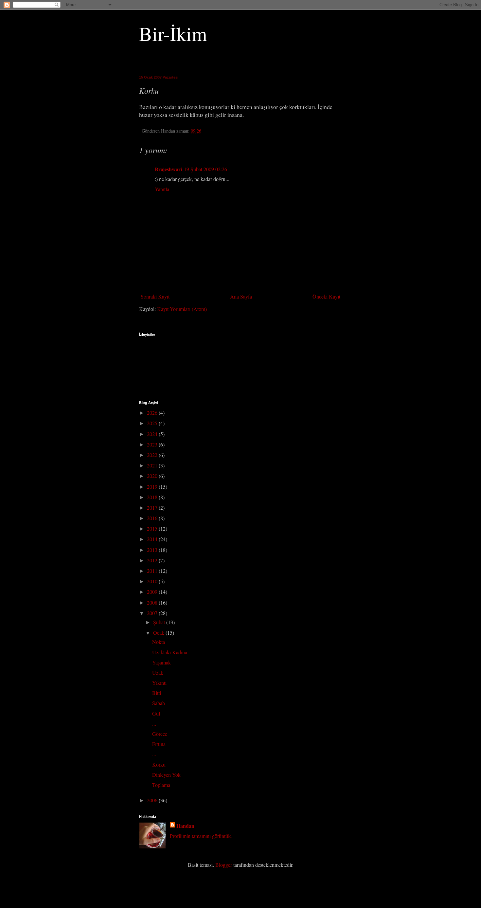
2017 (153, 507)
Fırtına (159, 743)
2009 (153, 591)
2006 (153, 800)
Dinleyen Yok (166, 774)
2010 (153, 581)
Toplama (161, 784)
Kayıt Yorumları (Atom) (182, 308)
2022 (153, 454)
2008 (153, 602)
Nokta (158, 641)
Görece (159, 733)
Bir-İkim (173, 33)
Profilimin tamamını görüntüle (201, 835)
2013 (153, 549)
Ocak (159, 632)
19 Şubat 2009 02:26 (205, 169)
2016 (153, 518)
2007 (153, 612)
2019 (153, 486)
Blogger (223, 864)
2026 (153, 412)
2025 (153, 423)
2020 (153, 475)
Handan (185, 825)
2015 (153, 528)
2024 (153, 433)
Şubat (159, 622)
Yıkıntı (159, 682)
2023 (153, 444)
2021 (153, 465)
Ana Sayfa (241, 296)
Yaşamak (161, 662)
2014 (153, 539)
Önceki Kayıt (326, 296)
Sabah (158, 702)
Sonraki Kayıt (155, 296)
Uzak (157, 672)
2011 (153, 570)
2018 (153, 497)
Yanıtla (162, 189)
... (154, 723)
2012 (153, 560)
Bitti (156, 692)
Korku (159, 764)
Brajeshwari (168, 169)
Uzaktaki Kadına (169, 652)
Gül (156, 713)
